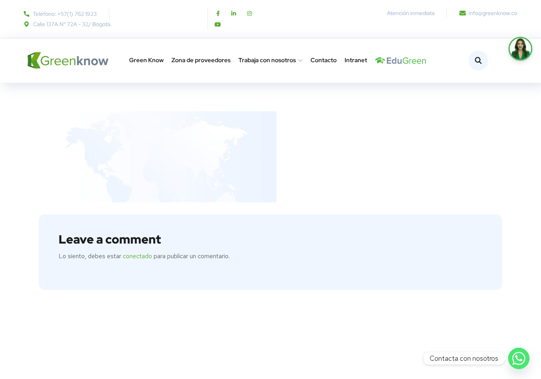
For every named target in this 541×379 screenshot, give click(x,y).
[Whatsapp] (519, 358)
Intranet (356, 60)
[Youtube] (217, 24)
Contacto (324, 60)
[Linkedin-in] (233, 13)
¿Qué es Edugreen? (378, 60)
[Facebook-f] (217, 13)
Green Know (146, 60)
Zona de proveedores (200, 60)
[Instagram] (249, 13)
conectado (137, 256)
